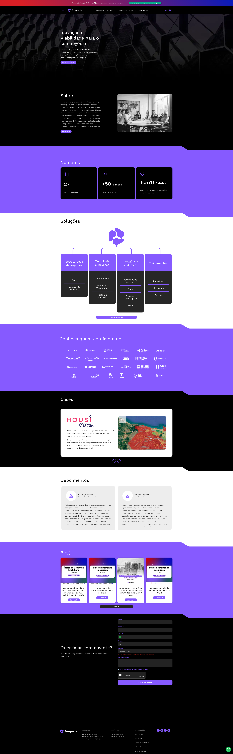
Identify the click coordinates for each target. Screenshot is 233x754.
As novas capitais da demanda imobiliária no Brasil (159, 590)
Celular (120, 634)
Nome (120, 619)
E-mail (120, 626)
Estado (120, 641)
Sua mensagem (123, 657)
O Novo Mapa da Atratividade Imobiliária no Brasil (102, 590)
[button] (63, 10)
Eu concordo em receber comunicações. (134, 669)
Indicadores (143, 10)
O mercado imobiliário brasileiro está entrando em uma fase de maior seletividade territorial (73, 591)
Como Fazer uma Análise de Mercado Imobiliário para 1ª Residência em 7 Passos (130, 591)
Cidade (120, 648)
